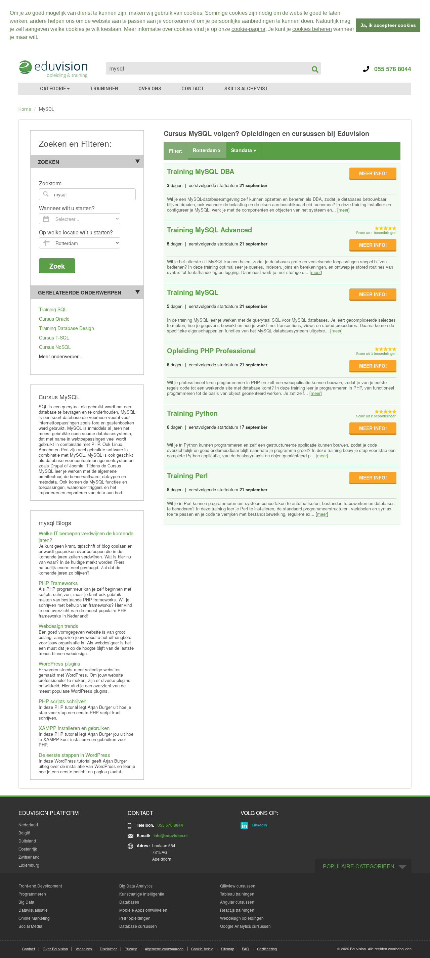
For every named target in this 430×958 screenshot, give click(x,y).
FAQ (245, 949)
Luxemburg (28, 865)
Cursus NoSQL (55, 347)
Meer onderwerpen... (61, 356)
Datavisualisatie (33, 910)
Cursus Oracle (54, 318)
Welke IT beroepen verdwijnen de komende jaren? (86, 536)
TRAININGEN (104, 88)
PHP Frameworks (58, 582)
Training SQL (53, 309)
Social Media (30, 926)
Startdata (242, 150)
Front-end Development (40, 885)
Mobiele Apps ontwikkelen (143, 910)
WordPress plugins (59, 663)
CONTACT (192, 88)
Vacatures (84, 949)
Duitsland (27, 840)
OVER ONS (149, 88)
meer (343, 210)
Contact (28, 949)
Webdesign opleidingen (242, 918)
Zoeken (48, 162)
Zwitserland (29, 857)
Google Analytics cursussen (245, 926)
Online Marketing (34, 918)
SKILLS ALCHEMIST (246, 88)
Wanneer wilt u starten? (67, 208)
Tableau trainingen (237, 894)
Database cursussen (138, 926)
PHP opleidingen (134, 918)
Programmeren (32, 894)
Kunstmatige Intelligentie (141, 894)
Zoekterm (50, 183)
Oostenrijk (27, 849)
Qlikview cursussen (237, 885)
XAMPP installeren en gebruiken (74, 727)
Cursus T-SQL (54, 337)
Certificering (267, 949)
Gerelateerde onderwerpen (79, 292)
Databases (129, 902)
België (24, 832)
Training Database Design (66, 328)
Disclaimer (108, 949)
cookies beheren (312, 29)
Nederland (28, 824)
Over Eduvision (55, 949)
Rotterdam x (207, 150)
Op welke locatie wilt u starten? (76, 232)
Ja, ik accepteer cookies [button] (388, 25)
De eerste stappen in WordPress (74, 754)
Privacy (131, 949)
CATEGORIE (53, 88)
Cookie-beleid (202, 949)
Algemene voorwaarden (164, 949)
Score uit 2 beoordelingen (376, 416)
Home (24, 109)
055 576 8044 (390, 68)
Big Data (26, 902)
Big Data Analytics (136, 885)
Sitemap (227, 949)
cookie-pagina (248, 29)
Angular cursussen (237, 902)
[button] (41, 38)
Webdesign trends (58, 625)
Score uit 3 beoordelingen (376, 353)
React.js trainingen (237, 910)
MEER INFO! (373, 173)
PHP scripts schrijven (62, 700)
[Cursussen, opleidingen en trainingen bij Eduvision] (52, 69)
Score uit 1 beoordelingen (376, 232)
